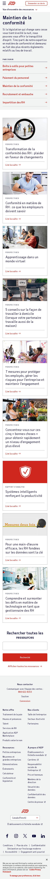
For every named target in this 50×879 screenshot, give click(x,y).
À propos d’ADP (35, 747)
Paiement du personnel (16, 77)
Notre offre (8, 710)
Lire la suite (11, 165)
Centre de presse (35, 802)
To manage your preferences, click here (25, 876)
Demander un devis (36, 3)
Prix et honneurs (35, 774)
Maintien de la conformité (18, 85)
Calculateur (8, 773)
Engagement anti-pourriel (33, 851)
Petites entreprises (12, 752)
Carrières (32, 759)
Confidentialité (38, 845)
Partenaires (33, 723)
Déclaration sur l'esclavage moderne (24, 848)
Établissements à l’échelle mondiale (36, 753)
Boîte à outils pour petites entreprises (18, 67)
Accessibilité (11, 851)
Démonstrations (10, 764)
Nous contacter (25, 684)
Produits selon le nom (12, 740)
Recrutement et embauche (18, 94)
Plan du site (22, 845)
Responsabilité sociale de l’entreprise (35, 767)
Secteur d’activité (36, 719)
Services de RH (10, 728)
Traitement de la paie (12, 714)
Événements (8, 768)
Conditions (8, 845)
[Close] (47, 860)
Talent (6, 723)
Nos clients (33, 710)
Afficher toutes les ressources (23, 666)
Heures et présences (12, 719)
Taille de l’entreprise (37, 714)
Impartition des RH (14, 102)
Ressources (8, 747)
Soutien (25, 696)
